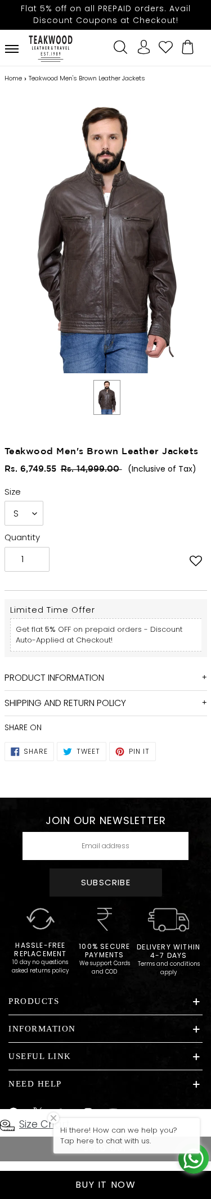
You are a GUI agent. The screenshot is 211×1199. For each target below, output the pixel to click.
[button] (196, 560)
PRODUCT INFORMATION (54, 677)
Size (13, 491)
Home (13, 78)
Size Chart (44, 1124)
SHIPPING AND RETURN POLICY (65, 702)
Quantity (22, 537)
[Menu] (12, 48)
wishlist (166, 45)
